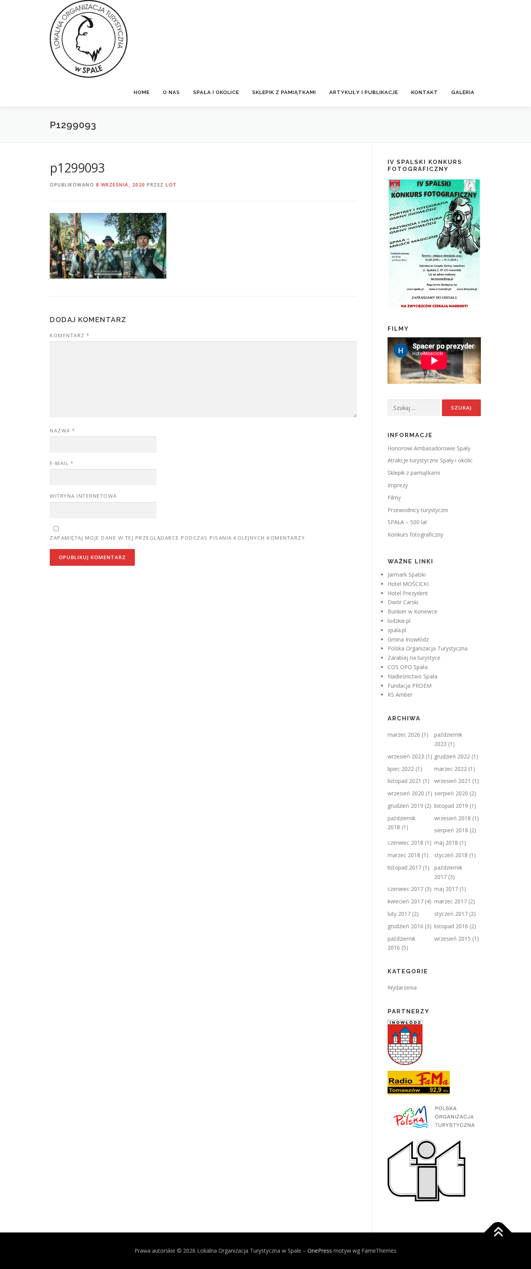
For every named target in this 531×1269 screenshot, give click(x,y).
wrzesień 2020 (406, 793)
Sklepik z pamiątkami (284, 92)
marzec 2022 (450, 768)
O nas (171, 92)
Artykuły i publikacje (363, 92)
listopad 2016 (451, 926)
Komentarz (70, 335)
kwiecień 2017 (405, 901)
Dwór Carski (403, 602)
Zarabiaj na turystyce (414, 657)
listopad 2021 (404, 780)
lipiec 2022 (401, 768)
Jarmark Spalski (407, 574)
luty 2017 (399, 913)
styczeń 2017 (451, 913)
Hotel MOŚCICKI (408, 583)
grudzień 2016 (405, 926)
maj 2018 (446, 842)
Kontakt (424, 92)
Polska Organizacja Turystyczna (428, 648)
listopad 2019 (451, 805)
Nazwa (62, 430)
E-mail (61, 463)
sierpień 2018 (451, 830)
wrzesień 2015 (452, 938)
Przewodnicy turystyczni (418, 510)
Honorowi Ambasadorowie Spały (429, 448)
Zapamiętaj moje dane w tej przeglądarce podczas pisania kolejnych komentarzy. (178, 537)
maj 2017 (446, 888)
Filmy (394, 497)
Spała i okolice (216, 92)
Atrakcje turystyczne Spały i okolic (430, 460)
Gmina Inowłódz (408, 639)
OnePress (319, 1250)
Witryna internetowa (83, 495)
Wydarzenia (402, 987)
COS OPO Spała (408, 667)
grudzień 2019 (405, 805)
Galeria (463, 92)
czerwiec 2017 (405, 888)
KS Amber (400, 694)
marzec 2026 (404, 734)
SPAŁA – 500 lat (407, 522)
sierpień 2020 (451, 793)
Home (142, 92)
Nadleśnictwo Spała (412, 676)
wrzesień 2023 (406, 756)
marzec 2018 (404, 855)
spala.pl (397, 630)
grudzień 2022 (452, 756)
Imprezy (398, 485)
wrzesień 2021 (452, 780)
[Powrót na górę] (498, 1232)
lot (171, 184)
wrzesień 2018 (452, 818)
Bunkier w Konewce (412, 611)
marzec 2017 (450, 901)
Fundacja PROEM (409, 685)
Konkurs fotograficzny (415, 534)
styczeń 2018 (451, 855)
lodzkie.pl (399, 620)
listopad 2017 (404, 867)
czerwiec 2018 (405, 842)
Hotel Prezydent (408, 593)
